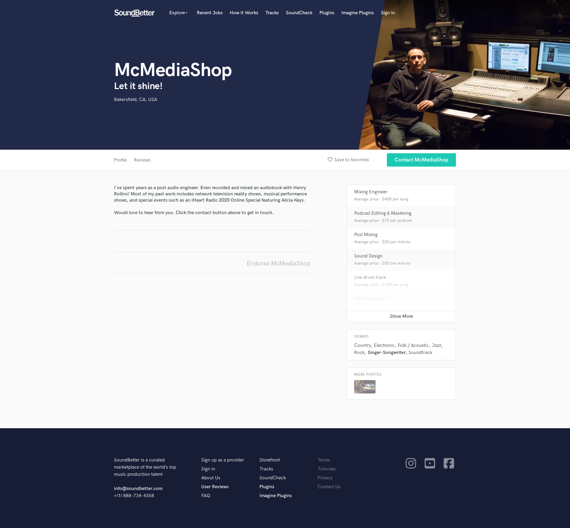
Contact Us (329, 487)
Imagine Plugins (357, 13)
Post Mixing (366, 235)
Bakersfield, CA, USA (135, 99)
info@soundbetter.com (138, 488)
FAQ (205, 496)
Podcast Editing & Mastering (382, 213)
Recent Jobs (210, 13)
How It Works (244, 13)
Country (362, 345)
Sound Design (368, 256)
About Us (210, 478)
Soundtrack (420, 352)
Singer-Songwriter (386, 352)
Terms (324, 460)
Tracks (272, 13)
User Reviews (215, 487)
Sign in (388, 13)
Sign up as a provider (222, 460)
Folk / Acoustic (413, 345)
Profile (120, 160)
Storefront (269, 460)
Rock (359, 352)
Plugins (326, 13)
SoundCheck (299, 13)
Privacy (325, 478)
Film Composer (370, 299)
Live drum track (370, 277)
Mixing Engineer (370, 192)
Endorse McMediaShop (279, 263)
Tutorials (327, 469)
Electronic (384, 345)
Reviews (142, 160)
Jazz (436, 345)
